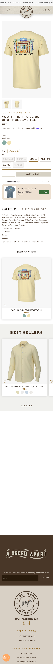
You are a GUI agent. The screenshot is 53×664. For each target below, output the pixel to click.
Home (4, 113)
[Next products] (48, 181)
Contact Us (26, 653)
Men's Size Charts (27, 636)
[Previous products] (43, 181)
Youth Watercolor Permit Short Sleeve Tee (28, 189)
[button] (8, 10)
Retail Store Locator (26, 657)
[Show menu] (3, 10)
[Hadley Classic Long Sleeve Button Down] (24, 361)
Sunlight (28, 315)
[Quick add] (5, 305)
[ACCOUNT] (44, 10)
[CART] (49, 10)
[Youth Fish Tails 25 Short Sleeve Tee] (26, 283)
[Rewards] (6, 658)
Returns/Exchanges (26, 662)
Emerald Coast (24, 315)
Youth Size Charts (26, 640)
